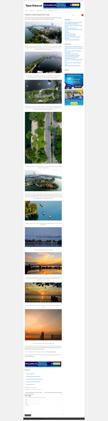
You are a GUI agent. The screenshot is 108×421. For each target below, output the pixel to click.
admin (29, 389)
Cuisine (44, 10)
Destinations (39, 10)
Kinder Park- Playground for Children (33, 381)
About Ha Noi (32, 10)
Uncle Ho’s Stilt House (30, 384)
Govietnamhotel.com (74, 418)
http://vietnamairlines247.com (38, 349)
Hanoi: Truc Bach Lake (30, 373)
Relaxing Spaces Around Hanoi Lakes (33, 376)
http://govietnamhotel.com (29, 356)
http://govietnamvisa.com (54, 347)
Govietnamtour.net (80, 418)
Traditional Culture (52, 10)
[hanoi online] (34, 8)
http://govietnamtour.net (51, 351)
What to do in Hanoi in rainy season (71, 28)
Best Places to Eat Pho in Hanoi (70, 33)
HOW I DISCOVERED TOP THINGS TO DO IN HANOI (73, 22)
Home (26, 10)
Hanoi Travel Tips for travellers (70, 35)
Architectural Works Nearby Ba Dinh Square (34, 379)
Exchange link (67, 32)
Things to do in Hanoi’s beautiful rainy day (72, 39)
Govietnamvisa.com (68, 418)
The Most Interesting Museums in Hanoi (71, 23)
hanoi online (29, 418)
